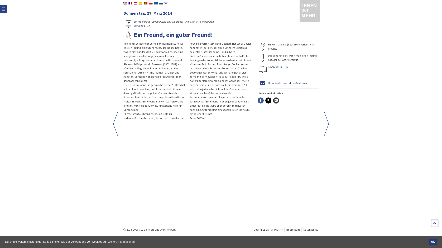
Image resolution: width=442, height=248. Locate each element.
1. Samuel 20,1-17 (278, 67)
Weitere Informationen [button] (121, 241)
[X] (268, 100)
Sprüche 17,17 (142, 25)
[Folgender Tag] (115, 124)
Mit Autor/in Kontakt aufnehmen (287, 83)
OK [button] (433, 241)
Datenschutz (311, 229)
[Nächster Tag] (326, 124)
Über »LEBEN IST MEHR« (268, 229)
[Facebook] (261, 100)
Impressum (293, 229)
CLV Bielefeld (146, 229)
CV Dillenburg (168, 229)
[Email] (276, 100)
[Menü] (3, 9)
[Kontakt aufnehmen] (262, 83)
